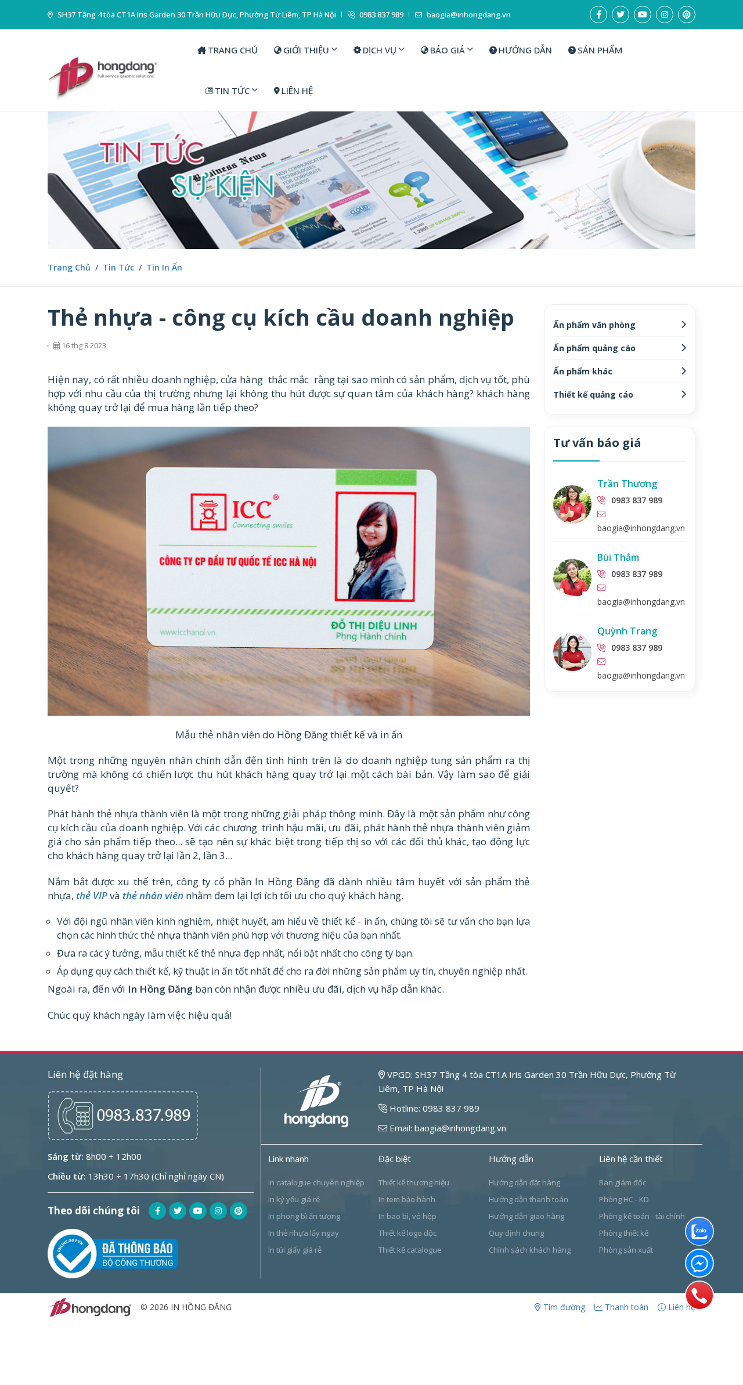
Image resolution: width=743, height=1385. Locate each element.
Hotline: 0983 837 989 (433, 1108)
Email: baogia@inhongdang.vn (446, 1128)
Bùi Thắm (618, 557)
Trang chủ (69, 267)
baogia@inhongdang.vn (468, 15)
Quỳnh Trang (627, 631)
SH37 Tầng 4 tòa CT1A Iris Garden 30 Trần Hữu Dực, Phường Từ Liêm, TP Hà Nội (196, 15)
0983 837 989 (380, 15)
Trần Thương (627, 483)
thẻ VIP (91, 895)
